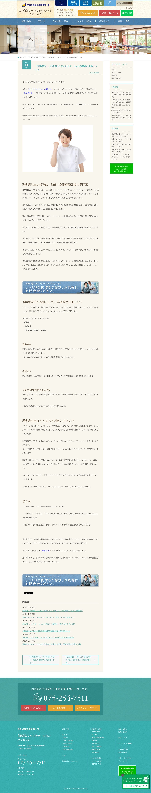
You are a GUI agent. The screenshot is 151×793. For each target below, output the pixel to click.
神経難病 (114, 75)
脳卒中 (65, 738)
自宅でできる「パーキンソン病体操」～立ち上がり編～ (121, 135)
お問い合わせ (122, 752)
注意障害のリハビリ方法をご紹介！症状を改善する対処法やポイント (42, 660)
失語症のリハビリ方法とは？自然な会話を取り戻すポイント (46, 631)
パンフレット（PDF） (86, 708)
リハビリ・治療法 (96, 758)
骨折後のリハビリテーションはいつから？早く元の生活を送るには (49, 617)
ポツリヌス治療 (97, 761)
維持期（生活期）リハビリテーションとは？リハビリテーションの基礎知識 (52, 611)
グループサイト (61, 3)
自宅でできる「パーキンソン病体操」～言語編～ (121, 151)
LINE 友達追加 (121, 168)
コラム (113, 69)
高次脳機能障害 (68, 749)
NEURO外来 (96, 731)
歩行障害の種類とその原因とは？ (120, 106)
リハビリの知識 (94, 72)
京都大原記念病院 (85, 3)
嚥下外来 (94, 734)
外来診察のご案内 (96, 729)
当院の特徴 (65, 729)
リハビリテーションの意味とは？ (41, 89)
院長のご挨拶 (122, 732)
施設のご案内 (122, 729)
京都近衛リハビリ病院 (73, 3)
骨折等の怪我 (67, 743)
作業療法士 (46, 550)
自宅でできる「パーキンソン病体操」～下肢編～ (121, 140)
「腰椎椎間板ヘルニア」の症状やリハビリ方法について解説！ (121, 101)
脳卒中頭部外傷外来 (98, 737)
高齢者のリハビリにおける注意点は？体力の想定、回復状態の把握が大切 (51, 644)
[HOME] (19, 57)
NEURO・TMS (96, 764)
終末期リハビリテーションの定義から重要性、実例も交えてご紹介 (49, 624)
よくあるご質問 (128, 8)
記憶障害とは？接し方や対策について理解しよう (121, 111)
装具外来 (94, 740)
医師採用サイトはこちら (70, 761)
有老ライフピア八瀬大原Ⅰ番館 (97, 3)
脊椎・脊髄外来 (97, 746)
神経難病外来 (96, 749)
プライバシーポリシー (125, 758)
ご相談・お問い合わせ (109, 13)
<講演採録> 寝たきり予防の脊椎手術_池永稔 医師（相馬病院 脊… (78, 660)
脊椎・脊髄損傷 (116, 78)
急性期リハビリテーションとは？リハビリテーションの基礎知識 (48, 637)
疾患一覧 (65, 735)
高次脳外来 (95, 752)
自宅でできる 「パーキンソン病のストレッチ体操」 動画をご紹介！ (120, 157)
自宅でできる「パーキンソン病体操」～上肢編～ (121, 145)
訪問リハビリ (122, 738)
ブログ (64, 755)
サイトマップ (122, 761)
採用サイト (110, 3)
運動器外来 (95, 743)
